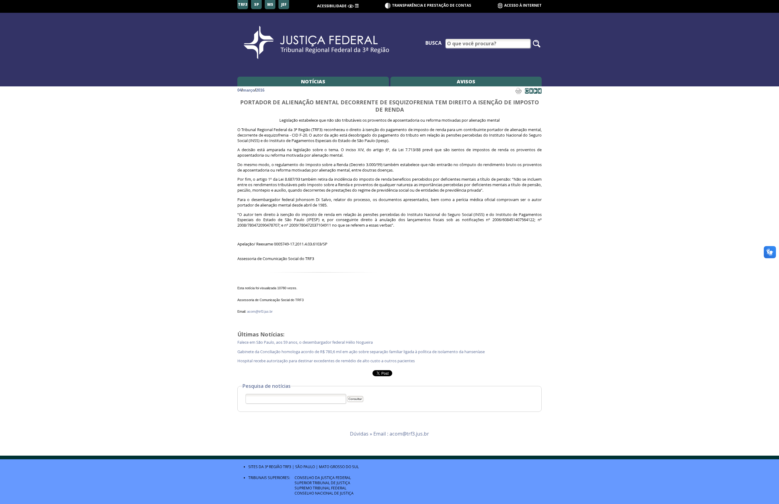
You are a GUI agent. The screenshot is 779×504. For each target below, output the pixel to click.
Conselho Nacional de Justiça (324, 493)
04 (239, 90)
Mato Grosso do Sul (339, 466)
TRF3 (287, 466)
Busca (433, 42)
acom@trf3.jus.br (260, 311)
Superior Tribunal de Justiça (322, 483)
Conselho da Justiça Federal (323, 477)
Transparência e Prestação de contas (431, 5)
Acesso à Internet (522, 5)
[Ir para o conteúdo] (356, 5)
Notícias (313, 81)
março (249, 90)
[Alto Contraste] (351, 6)
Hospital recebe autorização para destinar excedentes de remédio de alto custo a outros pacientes (327, 360)
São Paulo (305, 466)
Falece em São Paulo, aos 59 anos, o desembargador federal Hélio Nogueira (306, 342)
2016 (260, 90)
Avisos (466, 81)
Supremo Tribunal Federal (320, 488)
